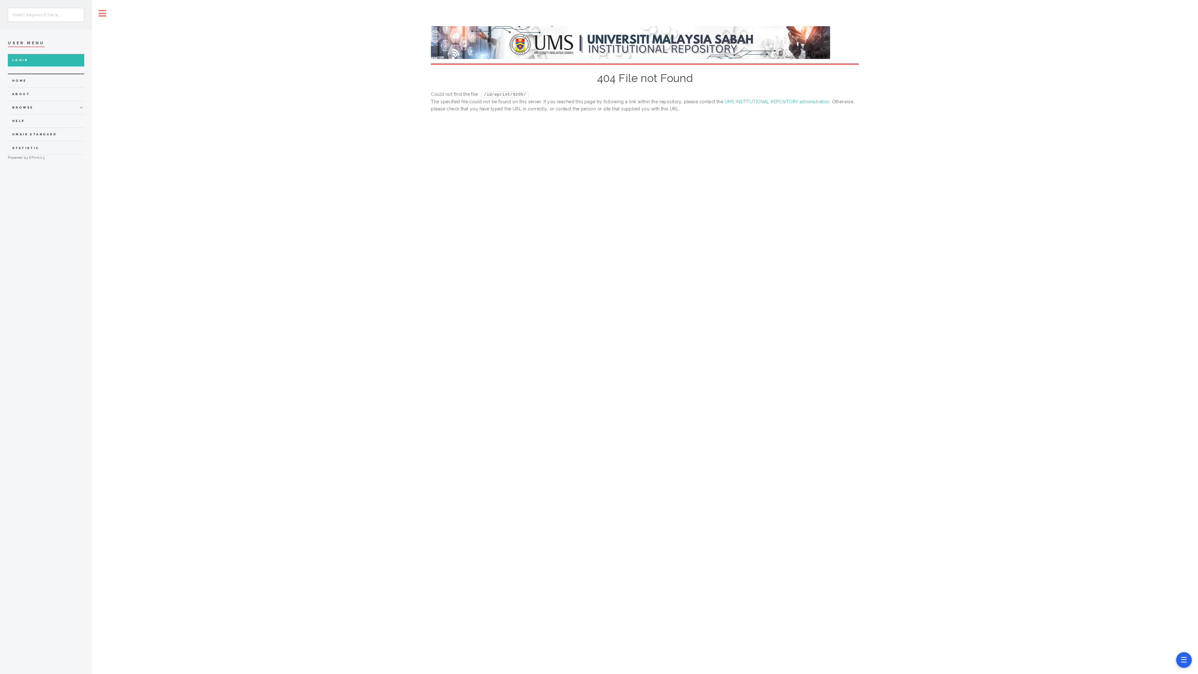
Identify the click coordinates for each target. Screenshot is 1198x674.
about (21, 94)
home (19, 80)
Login (20, 60)
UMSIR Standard (34, 134)
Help (18, 121)
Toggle (102, 13)
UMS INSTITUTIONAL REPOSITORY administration (777, 101)
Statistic (26, 148)
